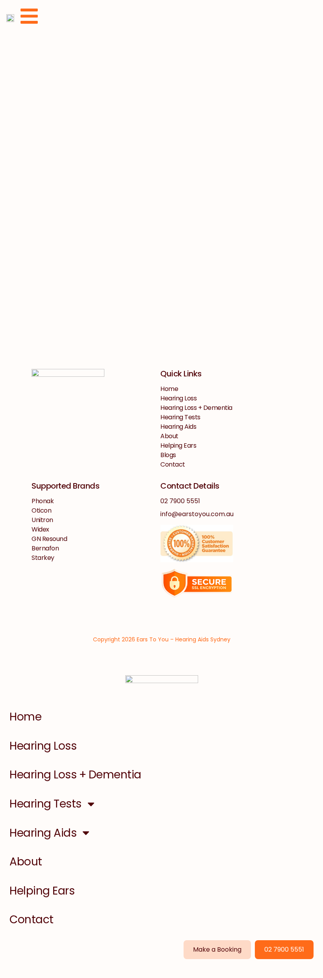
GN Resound (49, 538)
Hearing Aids (178, 426)
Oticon (41, 510)
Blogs (168, 454)
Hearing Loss (178, 398)
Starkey (43, 557)
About (169, 436)
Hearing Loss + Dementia (196, 407)
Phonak (43, 501)
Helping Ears (178, 445)
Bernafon (45, 548)
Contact (172, 464)
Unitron (42, 519)
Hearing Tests (180, 417)
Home (169, 388)
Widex (40, 529)
